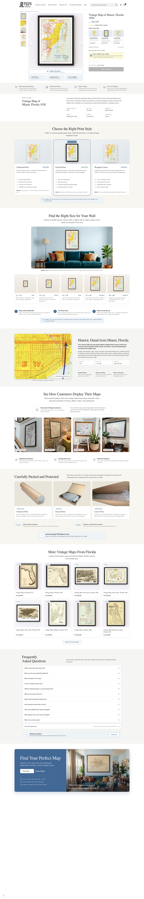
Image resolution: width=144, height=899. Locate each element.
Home (21, 11)
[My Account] (120, 5)
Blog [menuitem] (85, 5)
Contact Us (114, 734)
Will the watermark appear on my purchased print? (39, 688)
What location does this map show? (35, 668)
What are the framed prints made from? (36, 699)
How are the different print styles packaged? (37, 709)
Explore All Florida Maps (72, 642)
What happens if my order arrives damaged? (37, 714)
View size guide (121, 47)
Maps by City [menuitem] (63, 5)
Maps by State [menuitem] (52, 5)
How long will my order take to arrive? (35, 704)
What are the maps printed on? (33, 694)
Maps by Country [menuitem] (40, 5)
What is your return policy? (32, 720)
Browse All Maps (40, 771)
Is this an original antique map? (34, 683)
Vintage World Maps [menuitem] (75, 5)
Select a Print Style (106, 69)
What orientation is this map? (33, 678)
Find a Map (27, 771)
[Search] (116, 5)
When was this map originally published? (36, 673)
